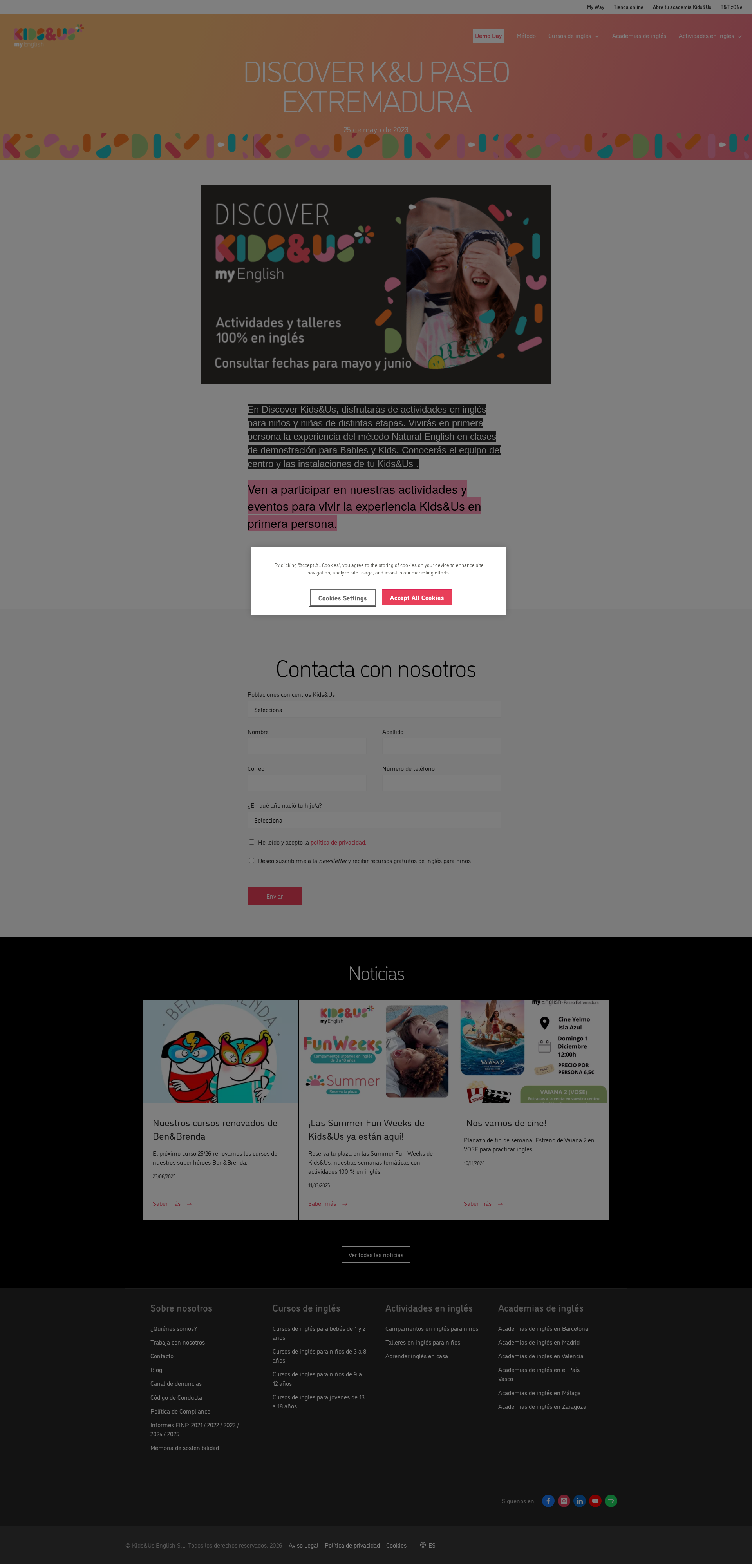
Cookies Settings (342, 597)
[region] (378, 581)
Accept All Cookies (417, 597)
